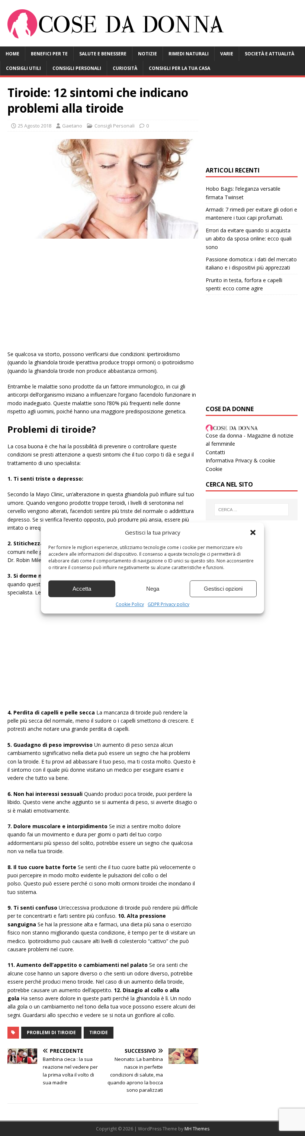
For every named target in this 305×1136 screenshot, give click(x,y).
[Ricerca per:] (251, 509)
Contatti (215, 452)
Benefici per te (49, 54)
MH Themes (196, 1129)
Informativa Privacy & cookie (240, 460)
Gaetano (72, 125)
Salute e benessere (102, 54)
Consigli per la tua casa (179, 68)
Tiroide (98, 1032)
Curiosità (125, 68)
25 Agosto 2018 (34, 125)
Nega (152, 588)
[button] (253, 532)
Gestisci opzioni (223, 588)
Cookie (214, 468)
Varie (226, 54)
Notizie (147, 54)
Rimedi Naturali (188, 54)
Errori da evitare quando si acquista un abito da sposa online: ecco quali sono (249, 239)
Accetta (82, 588)
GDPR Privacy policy (168, 604)
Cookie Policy (130, 604)
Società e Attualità (269, 54)
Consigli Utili (23, 68)
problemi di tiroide (51, 1032)
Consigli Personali (76, 68)
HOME (12, 54)
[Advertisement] (102, 298)
